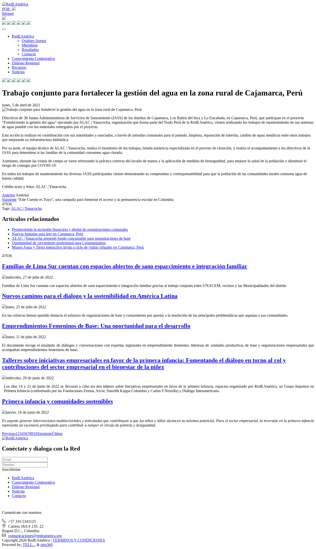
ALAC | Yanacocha (26, 208)
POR (7, 9)
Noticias (18, 72)
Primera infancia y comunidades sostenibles (57, 401)
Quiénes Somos (34, 41)
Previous (9, 433)
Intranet (8, 13)
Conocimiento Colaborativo (33, 58)
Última (57, 433)
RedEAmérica (23, 36)
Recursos (19, 67)
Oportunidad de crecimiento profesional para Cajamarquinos (59, 243)
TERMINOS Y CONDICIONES (79, 540)
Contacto (29, 54)
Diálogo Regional (26, 63)
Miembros (30, 45)
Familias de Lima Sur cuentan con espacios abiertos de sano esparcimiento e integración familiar (124, 266)
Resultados (30, 50)
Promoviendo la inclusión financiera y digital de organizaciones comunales (70, 229)
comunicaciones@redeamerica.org (35, 536)
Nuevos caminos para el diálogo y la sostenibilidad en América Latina (90, 296)
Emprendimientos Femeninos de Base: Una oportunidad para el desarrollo (96, 326)
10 (35, 433)
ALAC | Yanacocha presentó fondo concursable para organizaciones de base (71, 238)
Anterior (8, 195)
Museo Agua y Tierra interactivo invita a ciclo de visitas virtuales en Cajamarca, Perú (78, 247)
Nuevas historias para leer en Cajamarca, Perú (47, 234)
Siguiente (9, 199)
